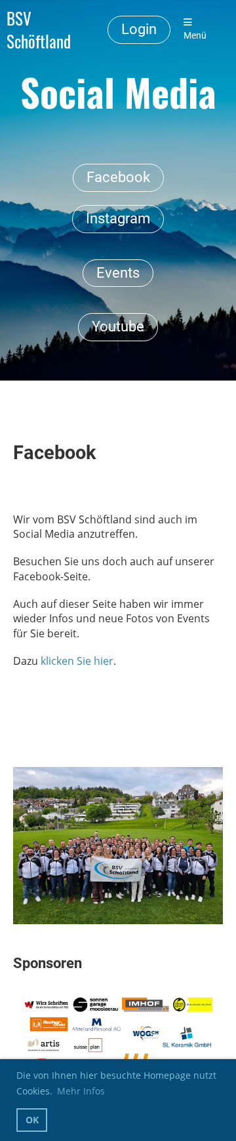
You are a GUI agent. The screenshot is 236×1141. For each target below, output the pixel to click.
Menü (195, 35)
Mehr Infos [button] (81, 1091)
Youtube (118, 326)
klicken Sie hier (77, 661)
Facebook (118, 177)
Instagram (118, 218)
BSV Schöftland (39, 30)
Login (139, 29)
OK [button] (32, 1119)
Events (118, 273)
